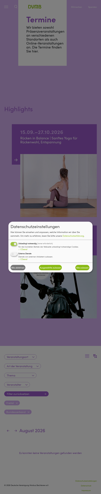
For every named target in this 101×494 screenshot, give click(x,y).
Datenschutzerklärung (73, 235)
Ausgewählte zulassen (50, 267)
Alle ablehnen (17, 267)
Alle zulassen (82, 267)
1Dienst (22, 249)
